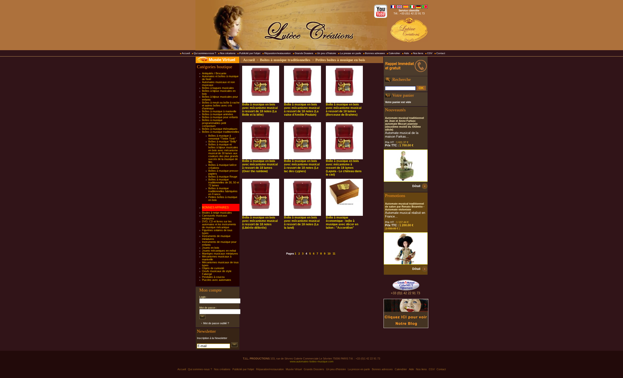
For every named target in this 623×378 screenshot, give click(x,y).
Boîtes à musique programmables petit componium (214, 123)
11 (334, 253)
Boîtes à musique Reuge (222, 176)
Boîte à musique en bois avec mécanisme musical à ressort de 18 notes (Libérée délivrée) (260, 222)
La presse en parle (350, 53)
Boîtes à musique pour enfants (220, 117)
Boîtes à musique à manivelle (219, 111)
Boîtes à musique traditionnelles (220, 131)
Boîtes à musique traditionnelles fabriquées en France (223, 191)
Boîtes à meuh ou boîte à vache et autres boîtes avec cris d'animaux (220, 105)
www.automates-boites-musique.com (311, 361)
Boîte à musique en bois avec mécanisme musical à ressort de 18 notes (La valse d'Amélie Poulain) (302, 109)
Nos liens (418, 53)
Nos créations (227, 53)
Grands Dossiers (304, 53)
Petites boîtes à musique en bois (340, 60)
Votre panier (403, 95)
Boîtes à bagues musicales (218, 87)
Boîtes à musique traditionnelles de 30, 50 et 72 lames (223, 182)
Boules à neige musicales (217, 212)
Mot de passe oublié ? (216, 323)
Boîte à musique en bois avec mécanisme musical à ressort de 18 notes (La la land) (302, 222)
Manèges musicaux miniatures (220, 253)
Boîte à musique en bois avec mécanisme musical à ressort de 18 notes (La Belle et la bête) (260, 109)
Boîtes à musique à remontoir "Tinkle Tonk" (222, 137)
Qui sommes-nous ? (205, 53)
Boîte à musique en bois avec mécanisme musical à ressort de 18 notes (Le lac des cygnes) (302, 166)
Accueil (186, 53)
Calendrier (394, 53)
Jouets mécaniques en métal (219, 250)
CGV (429, 53)
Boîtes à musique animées (217, 114)
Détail (416, 186)
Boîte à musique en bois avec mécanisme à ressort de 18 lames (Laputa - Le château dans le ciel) (344, 167)
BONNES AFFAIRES (215, 207)
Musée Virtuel (222, 59)
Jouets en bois (210, 247)
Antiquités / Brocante (214, 73)
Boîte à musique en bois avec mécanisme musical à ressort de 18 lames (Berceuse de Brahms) (343, 109)
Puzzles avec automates (216, 279)
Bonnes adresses (375, 53)
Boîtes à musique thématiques (220, 128)
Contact (440, 53)
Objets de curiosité (213, 268)
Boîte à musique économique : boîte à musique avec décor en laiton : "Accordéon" (342, 222)
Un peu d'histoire (326, 53)
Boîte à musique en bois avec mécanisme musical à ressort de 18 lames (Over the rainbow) (260, 166)
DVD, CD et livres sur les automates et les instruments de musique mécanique (219, 224)
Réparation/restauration (277, 53)
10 (329, 253)
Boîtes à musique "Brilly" (222, 141)
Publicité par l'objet (249, 53)
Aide (406, 53)
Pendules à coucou (213, 276)
